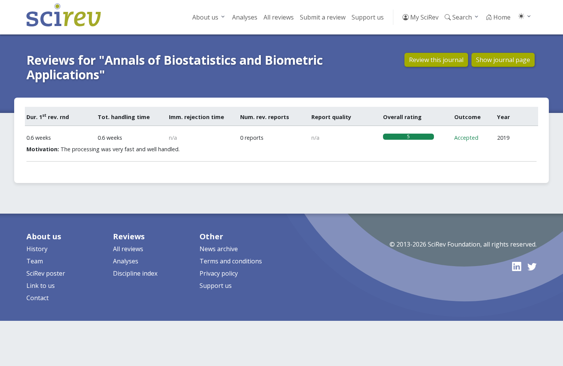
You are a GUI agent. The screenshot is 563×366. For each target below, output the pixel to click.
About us (205, 17)
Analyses (244, 17)
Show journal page (503, 60)
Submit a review (322, 17)
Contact (37, 298)
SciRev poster (45, 273)
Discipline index (135, 273)
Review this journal (436, 60)
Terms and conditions (231, 261)
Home (501, 17)
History (36, 249)
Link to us (40, 285)
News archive (219, 249)
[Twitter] (532, 266)
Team (34, 261)
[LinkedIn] (516, 266)
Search (461, 17)
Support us (368, 17)
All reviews (278, 17)
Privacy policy (219, 273)
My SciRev (424, 17)
